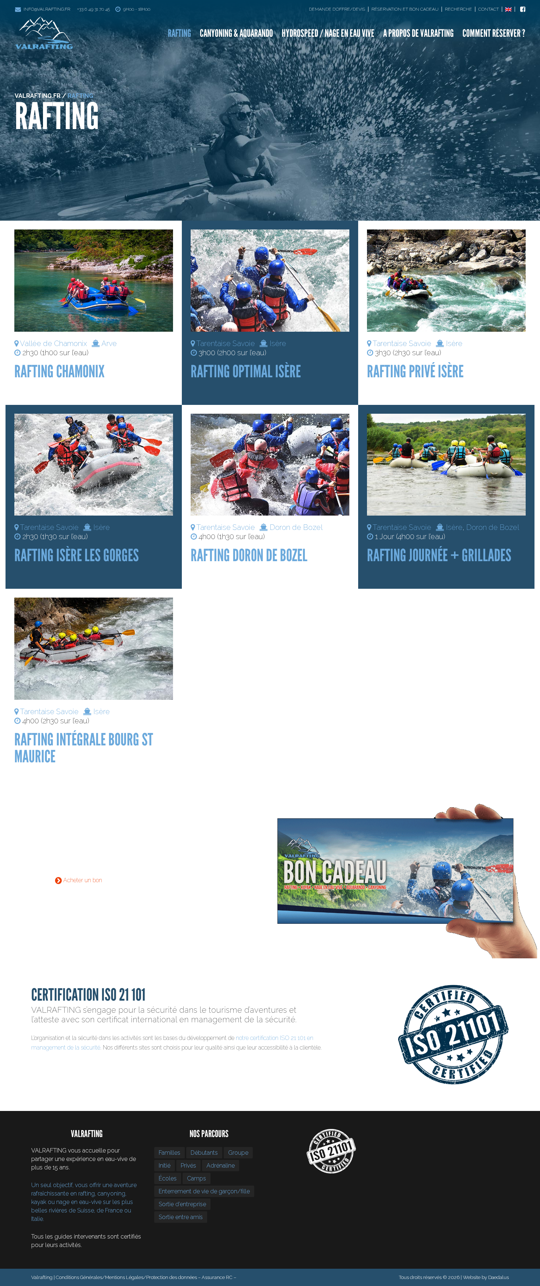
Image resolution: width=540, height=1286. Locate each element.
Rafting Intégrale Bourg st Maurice (83, 748)
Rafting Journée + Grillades (439, 555)
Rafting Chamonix (59, 371)
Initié (164, 1165)
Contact (488, 9)
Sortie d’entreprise (182, 1204)
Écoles (168, 1178)
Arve (109, 343)
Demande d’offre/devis (337, 9)
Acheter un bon (82, 880)
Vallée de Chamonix (53, 343)
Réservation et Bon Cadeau (405, 9)
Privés (188, 1165)
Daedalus (498, 1277)
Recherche (458, 9)
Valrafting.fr (38, 96)
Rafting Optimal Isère (246, 371)
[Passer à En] (510, 9)
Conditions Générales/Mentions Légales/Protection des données (126, 1277)
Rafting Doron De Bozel (249, 555)
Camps (196, 1178)
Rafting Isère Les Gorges (76, 555)
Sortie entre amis (181, 1217)
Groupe (238, 1152)
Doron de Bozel (296, 527)
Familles (169, 1152)
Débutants (204, 1152)
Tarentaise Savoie (225, 343)
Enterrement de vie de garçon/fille (204, 1191)
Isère (278, 343)
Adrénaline (220, 1165)
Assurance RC (217, 1277)
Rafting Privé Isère (415, 371)
